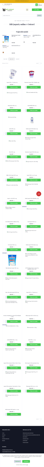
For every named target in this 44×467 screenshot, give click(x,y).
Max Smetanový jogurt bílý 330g (16, 36)
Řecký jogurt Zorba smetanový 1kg (32, 363)
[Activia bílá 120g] (12, 120)
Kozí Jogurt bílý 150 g (16, 45)
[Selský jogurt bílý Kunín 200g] (32, 120)
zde (27, 464)
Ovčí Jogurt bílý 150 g (12, 244)
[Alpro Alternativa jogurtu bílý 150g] (12, 284)
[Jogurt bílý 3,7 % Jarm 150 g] (12, 74)
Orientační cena (25, 438)
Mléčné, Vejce (19, 20)
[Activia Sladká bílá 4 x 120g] (12, 331)
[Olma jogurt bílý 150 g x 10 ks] (32, 378)
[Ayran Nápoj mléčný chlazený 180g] (12, 213)
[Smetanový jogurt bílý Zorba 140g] (32, 143)
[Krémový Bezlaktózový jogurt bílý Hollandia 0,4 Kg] (12, 307)
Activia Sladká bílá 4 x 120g (37, 36)
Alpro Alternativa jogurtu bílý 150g (12, 292)
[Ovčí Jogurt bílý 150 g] (12, 236)
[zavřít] (42, 1)
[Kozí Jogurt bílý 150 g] (32, 213)
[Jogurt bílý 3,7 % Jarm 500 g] (32, 284)
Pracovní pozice (25, 442)
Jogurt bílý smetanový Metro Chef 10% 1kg (12, 363)
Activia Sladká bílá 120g (31, 105)
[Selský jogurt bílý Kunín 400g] (32, 236)
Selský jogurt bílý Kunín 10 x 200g (12, 409)
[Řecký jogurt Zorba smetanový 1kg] (32, 354)
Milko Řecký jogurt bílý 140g (12, 175)
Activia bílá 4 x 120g (32, 339)
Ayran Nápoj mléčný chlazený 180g (12, 221)
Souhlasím (26, 461)
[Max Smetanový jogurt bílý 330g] (12, 259)
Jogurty (23, 20)
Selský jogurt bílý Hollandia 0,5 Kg (32, 198)
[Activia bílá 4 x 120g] (32, 331)
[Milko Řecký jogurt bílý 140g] (12, 167)
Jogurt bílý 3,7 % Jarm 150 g (12, 82)
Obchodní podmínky (5, 438)
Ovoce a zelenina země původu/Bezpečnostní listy (31, 434)
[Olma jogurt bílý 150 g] (12, 97)
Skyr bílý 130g (12, 152)
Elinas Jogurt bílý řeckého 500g (32, 315)
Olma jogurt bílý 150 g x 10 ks (32, 386)
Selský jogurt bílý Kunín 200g (32, 128)
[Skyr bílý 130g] (12, 143)
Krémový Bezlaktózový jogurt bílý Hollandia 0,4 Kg (12, 316)
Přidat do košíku (14, 87)
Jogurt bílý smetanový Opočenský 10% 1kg (12, 386)
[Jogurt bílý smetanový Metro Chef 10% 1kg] (12, 354)
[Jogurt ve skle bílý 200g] (12, 190)
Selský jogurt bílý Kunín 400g (32, 244)
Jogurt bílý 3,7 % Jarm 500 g (31, 292)
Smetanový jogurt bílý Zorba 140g (31, 152)
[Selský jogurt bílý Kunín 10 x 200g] (12, 401)
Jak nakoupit (25, 436)
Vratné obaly (25, 440)
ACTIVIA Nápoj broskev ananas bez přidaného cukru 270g (32, 268)
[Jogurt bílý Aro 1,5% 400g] (32, 167)
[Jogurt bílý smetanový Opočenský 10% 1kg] (12, 378)
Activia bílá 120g (12, 128)
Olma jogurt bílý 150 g (12, 105)
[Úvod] (8, 10)
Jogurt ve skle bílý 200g (12, 198)
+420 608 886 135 (8, 4)
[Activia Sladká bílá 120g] (32, 97)
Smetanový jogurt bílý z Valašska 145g (32, 82)
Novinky (3, 440)
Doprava (3, 434)
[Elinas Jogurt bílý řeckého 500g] (32, 307)
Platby (3, 436)
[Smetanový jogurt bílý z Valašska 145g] (32, 74)
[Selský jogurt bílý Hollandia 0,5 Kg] (32, 190)
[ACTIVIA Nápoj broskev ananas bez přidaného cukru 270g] (32, 259)
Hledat (39, 15)
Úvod (15, 20)
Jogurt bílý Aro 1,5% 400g (32, 175)
